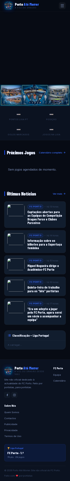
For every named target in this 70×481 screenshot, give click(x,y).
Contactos (10, 418)
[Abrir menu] (62, 5)
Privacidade (11, 430)
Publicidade (10, 424)
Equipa (57, 374)
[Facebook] (7, 395)
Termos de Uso (12, 436)
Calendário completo (50, 152)
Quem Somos (11, 412)
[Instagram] (14, 395)
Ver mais (57, 193)
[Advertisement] (35, 48)
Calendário (59, 380)
